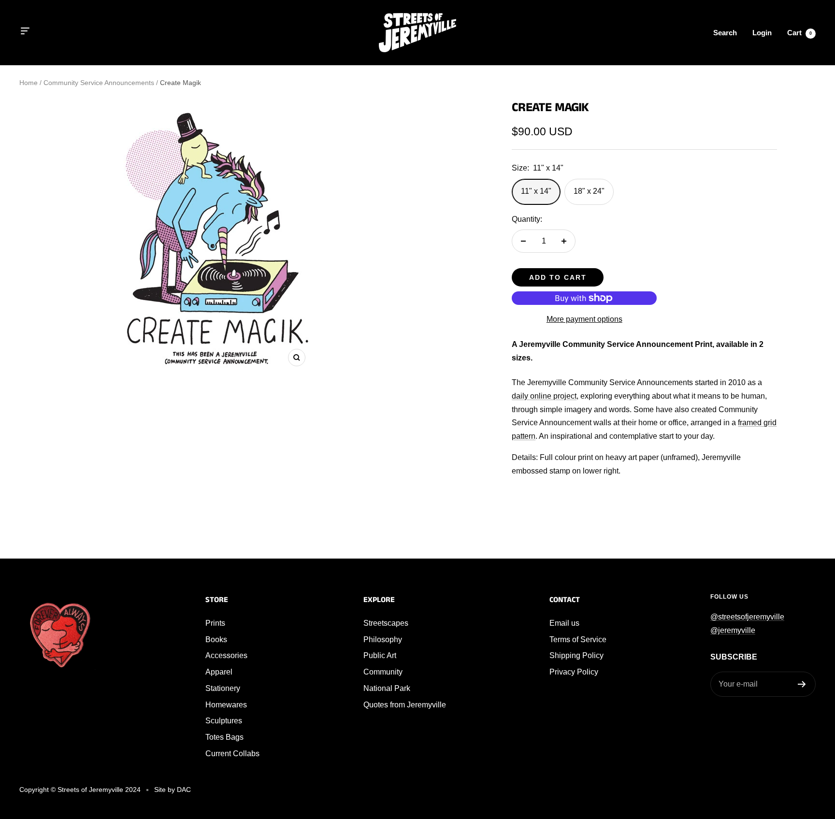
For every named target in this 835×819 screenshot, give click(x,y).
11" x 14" (536, 191)
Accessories (226, 655)
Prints (215, 623)
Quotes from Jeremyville (404, 705)
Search (725, 33)
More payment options (584, 319)
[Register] (802, 684)
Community (383, 672)
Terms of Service (577, 639)
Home (28, 82)
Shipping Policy (576, 655)
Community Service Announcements (98, 82)
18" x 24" (589, 191)
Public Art (379, 655)
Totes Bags (224, 737)
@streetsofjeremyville (747, 617)
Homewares (226, 705)
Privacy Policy (573, 672)
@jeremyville (732, 630)
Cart (799, 33)
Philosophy (382, 639)
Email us (564, 623)
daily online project (544, 396)
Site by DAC (172, 789)
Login (762, 33)
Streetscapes (385, 623)
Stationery (222, 688)
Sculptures (223, 721)
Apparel (218, 672)
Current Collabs (232, 753)
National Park (386, 688)
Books (216, 639)
